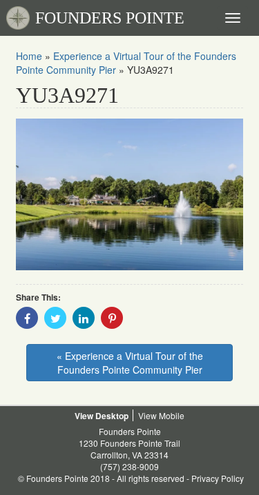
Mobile (171, 415)
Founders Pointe (130, 431)
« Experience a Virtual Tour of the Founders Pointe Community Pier (130, 362)
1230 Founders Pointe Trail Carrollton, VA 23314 (129, 449)
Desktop (111, 416)
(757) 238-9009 (129, 466)
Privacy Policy (217, 478)
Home (29, 56)
